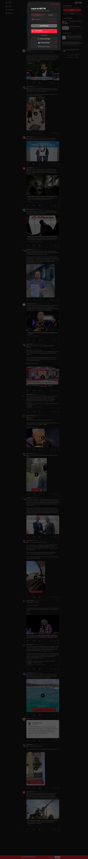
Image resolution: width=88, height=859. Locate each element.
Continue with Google (45, 38)
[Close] (30, 4)
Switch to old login (55, 4)
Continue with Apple (45, 42)
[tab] (37, 15)
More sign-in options (45, 46)
